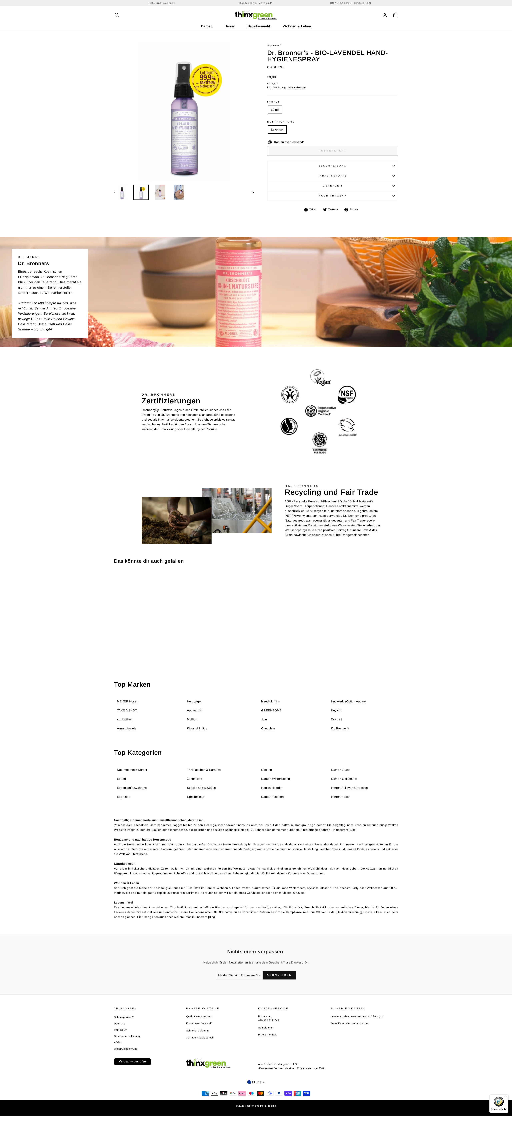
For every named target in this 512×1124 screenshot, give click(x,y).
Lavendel (277, 129)
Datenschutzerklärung (127, 1036)
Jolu (264, 719)
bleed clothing (270, 701)
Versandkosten (297, 87)
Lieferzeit (332, 185)
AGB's (118, 1042)
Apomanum (195, 710)
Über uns (119, 1023)
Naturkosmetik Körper (132, 769)
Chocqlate (268, 728)
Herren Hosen (341, 796)
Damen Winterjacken (275, 778)
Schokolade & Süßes (201, 787)
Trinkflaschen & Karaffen (204, 769)
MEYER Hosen (127, 701)
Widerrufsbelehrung (125, 1048)
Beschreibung (333, 165)
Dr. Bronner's (340, 728)
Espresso (123, 796)
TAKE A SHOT (127, 710)
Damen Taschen (272, 796)
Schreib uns (265, 1027)
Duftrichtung (281, 121)
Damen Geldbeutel (344, 778)
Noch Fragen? (332, 195)
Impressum (120, 1029)
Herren (229, 26)
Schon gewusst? (124, 1017)
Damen (206, 26)
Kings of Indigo (197, 728)
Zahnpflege (194, 778)
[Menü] (505, 1096)
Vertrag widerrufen (132, 1061)
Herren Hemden (272, 787)
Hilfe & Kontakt (267, 1034)
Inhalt (273, 101)
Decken (266, 769)
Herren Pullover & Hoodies (349, 787)
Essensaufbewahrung (132, 787)
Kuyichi (336, 710)
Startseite (273, 45)
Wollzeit (336, 719)
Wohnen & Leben (297, 26)
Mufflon (192, 719)
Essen (121, 778)
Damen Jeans (340, 769)
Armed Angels (126, 728)
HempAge (194, 701)
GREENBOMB (271, 710)
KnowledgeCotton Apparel (349, 701)
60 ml (275, 109)
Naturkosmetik (259, 26)
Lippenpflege (195, 796)
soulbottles (124, 719)
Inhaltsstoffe (332, 175)
